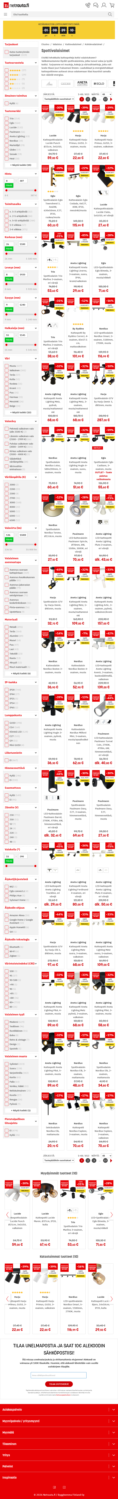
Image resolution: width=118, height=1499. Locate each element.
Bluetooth (16, 946)
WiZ (13, 886)
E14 (14, 727)
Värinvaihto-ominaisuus (17, 468)
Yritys (6, 1455)
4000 (14, 506)
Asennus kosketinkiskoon (20, 601)
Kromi (15, 388)
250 (14, 819)
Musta (15, 365)
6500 (14, 520)
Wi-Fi (14, 951)
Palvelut (7, 1466)
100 (13, 971)
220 (13, 832)
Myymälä (8, 1432)
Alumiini (16, 635)
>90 (13, 984)
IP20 (15, 689)
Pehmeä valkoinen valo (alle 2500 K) (22, 430)
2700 (14, 497)
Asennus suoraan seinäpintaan (19, 594)
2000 (14, 484)
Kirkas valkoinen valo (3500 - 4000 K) (21, 453)
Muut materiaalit (20, 667)
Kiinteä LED (18, 731)
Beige (15, 405)
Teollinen (16, 1026)
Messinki (16, 401)
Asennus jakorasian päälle (20, 586)
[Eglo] (99, 84)
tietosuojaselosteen (63, 1395)
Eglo (15, 122)
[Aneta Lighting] (82, 84)
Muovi (15, 640)
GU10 (15, 722)
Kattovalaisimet (73, 44)
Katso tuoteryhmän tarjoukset (20, 53)
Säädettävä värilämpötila (18, 460)
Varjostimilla (19, 1072)
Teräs (14, 374)
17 (105, 99)
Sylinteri (17, 1063)
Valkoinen (17, 370)
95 (13, 975)
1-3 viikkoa (17, 224)
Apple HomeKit (19, 927)
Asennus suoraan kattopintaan (19, 571)
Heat (14, 158)
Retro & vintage (19, 1039)
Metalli (16, 626)
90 (12, 988)
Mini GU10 (16, 745)
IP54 (13, 703)
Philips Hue (17, 895)
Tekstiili (16, 653)
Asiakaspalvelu (12, 1410)
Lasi (14, 649)
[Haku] (110, 14)
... (100, 99)
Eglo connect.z (19, 891)
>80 (14, 997)
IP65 (13, 707)
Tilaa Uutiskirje (59, 1384)
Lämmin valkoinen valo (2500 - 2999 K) (22, 438)
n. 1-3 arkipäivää (20, 211)
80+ (14, 1002)
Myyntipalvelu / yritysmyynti (20, 1421)
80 (13, 1006)
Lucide (16, 127)
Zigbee (14, 955)
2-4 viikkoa (18, 229)
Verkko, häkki (19, 1086)
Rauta (15, 658)
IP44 (14, 694)
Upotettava (17, 611)
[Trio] (49, 84)
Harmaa (16, 397)
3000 (15, 502)
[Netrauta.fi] (16, 5)
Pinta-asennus (19, 607)
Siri (13, 931)
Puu (14, 392)
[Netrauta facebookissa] (54, 1487)
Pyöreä (15, 1104)
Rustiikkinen (18, 1030)
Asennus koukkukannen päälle (22, 579)
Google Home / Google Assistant (21, 921)
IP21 (13, 698)
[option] (100, 192)
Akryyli (15, 662)
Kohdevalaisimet (94, 44)
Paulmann (17, 131)
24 (12, 828)
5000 (14, 511)
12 (12, 823)
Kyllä (14, 103)
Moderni (17, 1021)
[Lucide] (65, 84)
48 (12, 841)
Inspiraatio (9, 1478)
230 (14, 815)
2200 (14, 489)
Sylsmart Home (19, 900)
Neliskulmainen (20, 1090)
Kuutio (15, 1095)
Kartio (15, 1077)
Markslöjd (17, 145)
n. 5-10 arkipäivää (22, 220)
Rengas (15, 1099)
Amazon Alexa (19, 915)
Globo (15, 149)
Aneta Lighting (19, 136)
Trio (14, 118)
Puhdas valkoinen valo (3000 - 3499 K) (21, 445)
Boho (14, 1035)
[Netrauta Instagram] (64, 1487)
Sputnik (15, 1048)
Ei (13, 760)
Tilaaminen (9, 1444)
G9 (13, 740)
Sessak (15, 154)
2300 (14, 493)
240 (13, 837)
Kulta (14, 379)
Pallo (14, 1081)
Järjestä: (49, 94)
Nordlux (16, 140)
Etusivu (45, 44)
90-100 (15, 980)
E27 (14, 736)
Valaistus (58, 44)
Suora (15, 1068)
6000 (14, 515)
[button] (5, 14)
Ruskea (15, 383)
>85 (13, 993)
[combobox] (62, 14)
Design (14, 1044)
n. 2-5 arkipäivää (20, 216)
